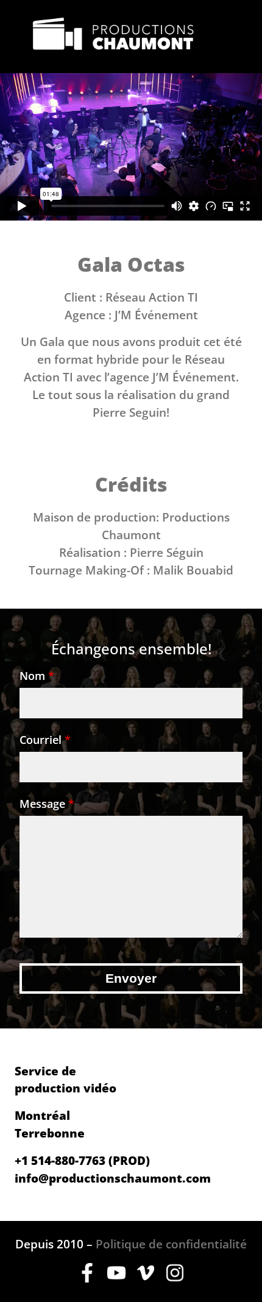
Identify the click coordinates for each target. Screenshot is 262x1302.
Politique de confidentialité (171, 1244)
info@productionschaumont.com (113, 1178)
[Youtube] (116, 1278)
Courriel (45, 739)
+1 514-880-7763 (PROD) (82, 1160)
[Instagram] (175, 1278)
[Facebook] (87, 1278)
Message (46, 803)
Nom (36, 675)
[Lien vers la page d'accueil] (114, 36)
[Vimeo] (145, 1278)
